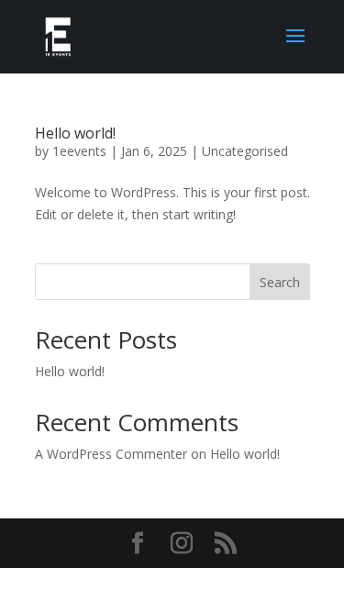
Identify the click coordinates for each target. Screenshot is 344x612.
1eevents (79, 151)
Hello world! (75, 133)
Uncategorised (245, 151)
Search (280, 282)
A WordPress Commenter (111, 453)
